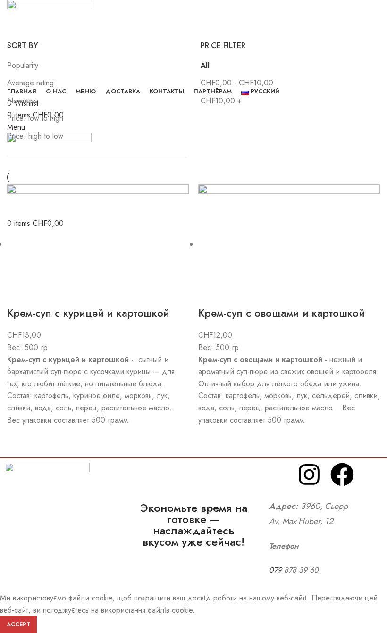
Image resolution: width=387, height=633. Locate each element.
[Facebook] (342, 474)
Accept (18, 624)
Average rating (30, 82)
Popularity (22, 65)
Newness (22, 100)
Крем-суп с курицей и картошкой (88, 312)
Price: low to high (35, 118)
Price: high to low (35, 136)
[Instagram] (309, 474)
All (205, 65)
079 (276, 570)
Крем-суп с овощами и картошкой (281, 312)
